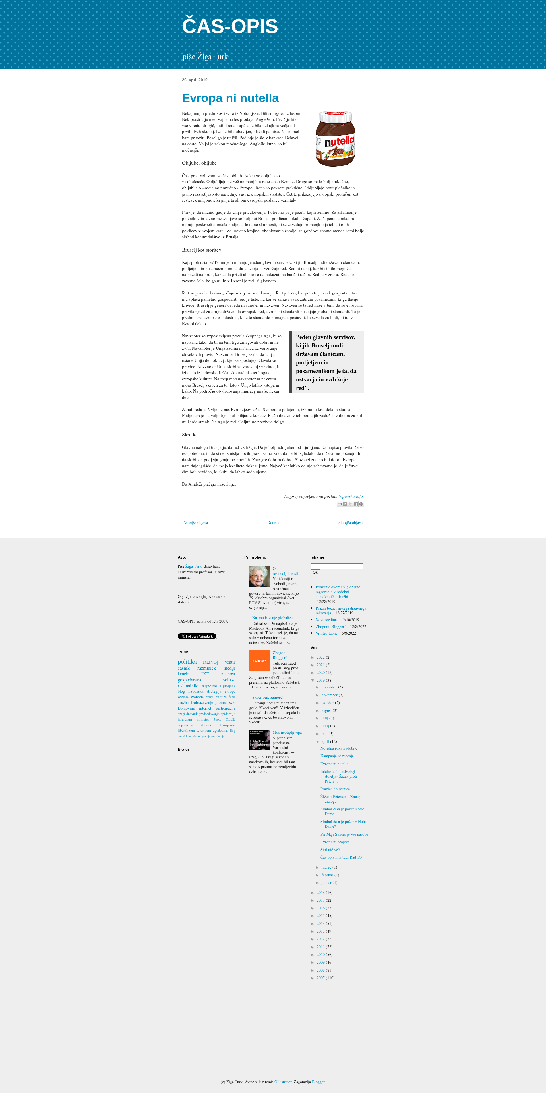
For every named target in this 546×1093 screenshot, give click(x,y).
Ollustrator (282, 1081)
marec (327, 867)
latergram (185, 719)
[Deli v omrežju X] (350, 504)
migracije (204, 736)
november (330, 695)
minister (203, 719)
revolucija (217, 736)
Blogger (318, 1081)
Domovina (186, 708)
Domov (273, 522)
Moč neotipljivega (287, 732)
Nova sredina (326, 619)
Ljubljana (227, 685)
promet (221, 702)
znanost (228, 673)
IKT (205, 673)
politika (187, 661)
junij (326, 726)
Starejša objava (350, 522)
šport (217, 719)
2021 (321, 664)
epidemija (228, 713)
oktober (328, 702)
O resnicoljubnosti (285, 571)
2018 (321, 892)
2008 (321, 970)
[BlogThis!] (345, 504)
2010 (321, 954)
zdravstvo (206, 725)
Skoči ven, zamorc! (268, 697)
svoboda (197, 697)
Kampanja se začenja (337, 755)
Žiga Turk (193, 566)
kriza (209, 697)
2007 (321, 977)
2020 (321, 672)
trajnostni (209, 685)
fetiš (232, 697)
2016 (321, 908)
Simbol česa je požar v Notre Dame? (343, 824)
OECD (230, 719)
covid (181, 736)
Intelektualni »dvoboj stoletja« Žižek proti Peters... (338, 776)
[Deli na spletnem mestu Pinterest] (361, 504)
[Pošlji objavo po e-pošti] (339, 504)
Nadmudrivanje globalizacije (275, 617)
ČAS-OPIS (230, 26)
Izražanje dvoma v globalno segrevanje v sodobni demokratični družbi (338, 591)
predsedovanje (209, 713)
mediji (229, 668)
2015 (321, 915)
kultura (221, 697)
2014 (321, 923)
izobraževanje (202, 702)
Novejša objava (195, 522)
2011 (321, 946)
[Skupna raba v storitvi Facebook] (356, 504)
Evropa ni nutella (334, 763)
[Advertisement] (273, 1031)
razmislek (206, 668)
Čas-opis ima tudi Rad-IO (341, 857)
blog (181, 691)
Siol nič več (330, 849)
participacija (225, 708)
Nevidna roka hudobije (338, 748)
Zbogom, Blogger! (280, 655)
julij (325, 718)
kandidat (191, 736)
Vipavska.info (351, 496)
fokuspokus (227, 725)
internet (205, 708)
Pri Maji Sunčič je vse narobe (344, 834)
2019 (321, 680)
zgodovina (220, 730)
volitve (229, 679)
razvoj (210, 661)
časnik (184, 668)
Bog (232, 730)
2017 (321, 900)
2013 (321, 931)
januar (327, 882)
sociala (183, 697)
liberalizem (186, 730)
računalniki (188, 685)
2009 (321, 962)
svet (232, 702)
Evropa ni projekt (334, 842)
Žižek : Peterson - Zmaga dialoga (340, 799)
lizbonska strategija (204, 691)
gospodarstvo (190, 679)
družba (183, 702)
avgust (327, 710)
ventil (230, 662)
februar (328, 875)
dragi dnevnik (188, 713)
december (330, 687)
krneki (184, 673)
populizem (185, 725)
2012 (321, 938)
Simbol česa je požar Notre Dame (342, 811)
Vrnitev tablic (327, 633)
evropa (230, 691)
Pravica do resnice (335, 788)
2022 (321, 657)
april (326, 741)
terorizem (204, 730)
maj (325, 733)
